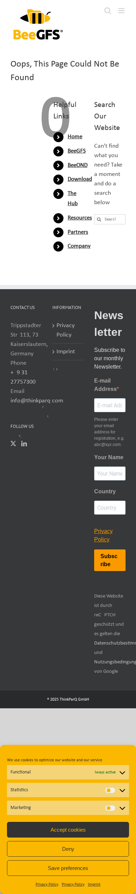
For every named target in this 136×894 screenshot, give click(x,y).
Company (79, 246)
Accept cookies (68, 830)
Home (75, 137)
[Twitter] (13, 443)
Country (105, 491)
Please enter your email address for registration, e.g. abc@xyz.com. (109, 432)
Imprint (94, 885)
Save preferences (68, 868)
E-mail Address (105, 385)
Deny (68, 849)
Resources (80, 218)
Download (80, 179)
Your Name (108, 457)
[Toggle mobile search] (107, 10)
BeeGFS (77, 151)
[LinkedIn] (24, 443)
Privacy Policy (47, 885)
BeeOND (78, 165)
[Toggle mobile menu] (122, 10)
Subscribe (109, 560)
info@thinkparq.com (36, 401)
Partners (78, 232)
